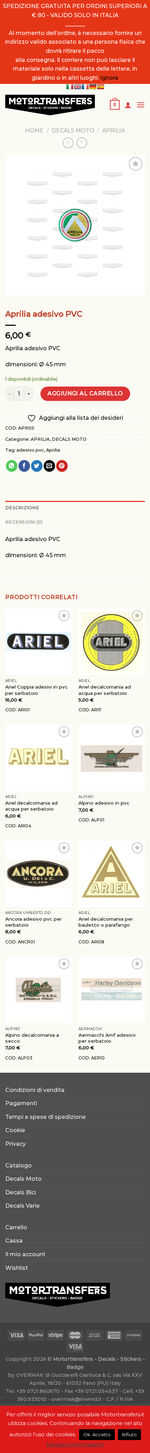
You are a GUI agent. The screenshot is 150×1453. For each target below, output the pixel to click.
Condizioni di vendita (35, 1090)
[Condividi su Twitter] (37, 466)
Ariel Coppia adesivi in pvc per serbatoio (36, 690)
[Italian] (69, 86)
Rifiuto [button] (129, 1434)
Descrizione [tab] (22, 507)
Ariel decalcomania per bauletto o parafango (105, 922)
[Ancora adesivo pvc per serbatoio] (38, 874)
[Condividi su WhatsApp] (11, 466)
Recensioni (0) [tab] (24, 522)
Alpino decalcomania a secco (32, 1038)
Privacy (15, 1144)
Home (34, 130)
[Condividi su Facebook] (24, 466)
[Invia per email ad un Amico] (49, 466)
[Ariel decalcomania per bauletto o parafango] (111, 874)
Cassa (14, 1240)
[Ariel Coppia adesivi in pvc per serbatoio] (38, 642)
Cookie (15, 1130)
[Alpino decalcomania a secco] (38, 990)
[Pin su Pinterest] (62, 466)
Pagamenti (21, 1103)
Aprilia (53, 450)
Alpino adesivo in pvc (103, 803)
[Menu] (140, 104)
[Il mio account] (128, 105)
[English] (77, 86)
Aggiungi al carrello (85, 393)
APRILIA (113, 130)
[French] (85, 86)
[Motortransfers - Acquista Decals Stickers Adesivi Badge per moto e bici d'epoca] (52, 105)
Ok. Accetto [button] (97, 1434)
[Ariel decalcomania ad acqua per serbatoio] (111, 642)
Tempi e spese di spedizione (45, 1117)
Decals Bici (20, 1192)
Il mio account (25, 1254)
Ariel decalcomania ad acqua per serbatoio (104, 690)
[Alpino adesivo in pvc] (111, 758)
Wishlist (16, 1268)
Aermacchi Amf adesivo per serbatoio (107, 1038)
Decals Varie (22, 1205)
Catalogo (18, 1165)
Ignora (109, 77)
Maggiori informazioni (75, 1444)
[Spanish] (100, 86)
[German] (92, 86)
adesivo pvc (30, 450)
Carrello (16, 1227)
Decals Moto (23, 1178)
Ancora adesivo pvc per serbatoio (33, 922)
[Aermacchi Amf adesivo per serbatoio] (111, 990)
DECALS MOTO (73, 130)
